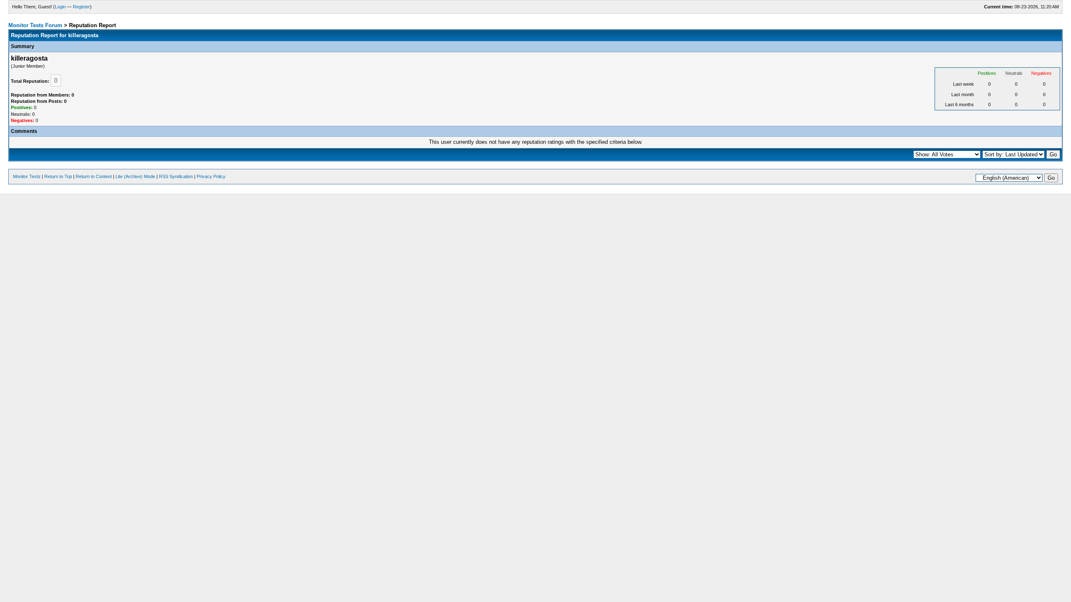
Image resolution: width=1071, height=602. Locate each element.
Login (60, 6)
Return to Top (58, 176)
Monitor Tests (27, 176)
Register (81, 6)
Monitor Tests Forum (35, 25)
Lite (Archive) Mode (135, 176)
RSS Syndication (176, 176)
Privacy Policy (211, 176)
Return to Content (94, 176)
